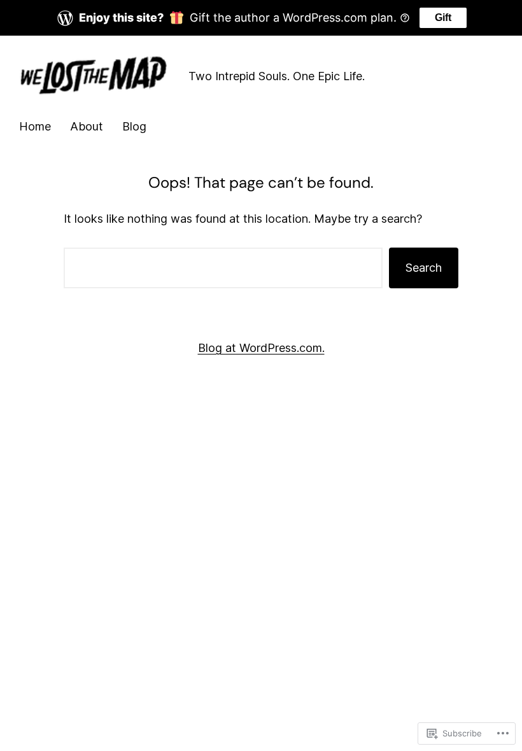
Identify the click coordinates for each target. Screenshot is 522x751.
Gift (443, 17)
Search (424, 267)
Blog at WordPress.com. (261, 347)
